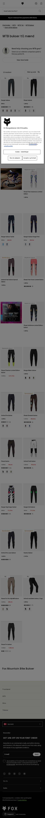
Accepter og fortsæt (30, 158)
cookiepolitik (32, 144)
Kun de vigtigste (15, 158)
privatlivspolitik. (8, 146)
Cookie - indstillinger (22, 152)
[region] (22, 140)
